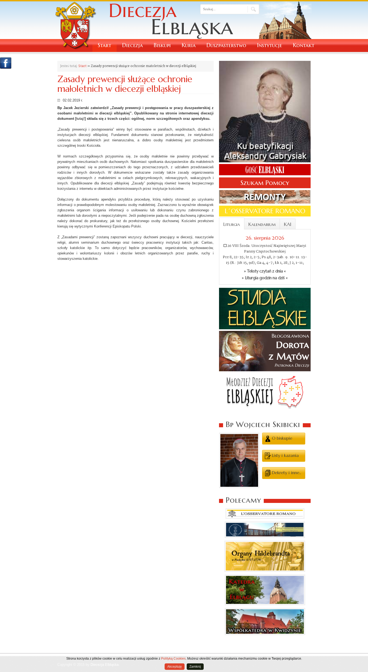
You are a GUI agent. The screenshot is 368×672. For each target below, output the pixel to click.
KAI (287, 224)
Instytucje (269, 45)
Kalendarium (262, 224)
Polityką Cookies (173, 658)
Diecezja (132, 45)
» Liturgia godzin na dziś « (265, 277)
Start (104, 45)
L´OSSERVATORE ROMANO (265, 211)
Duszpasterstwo (226, 45)
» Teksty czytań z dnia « (265, 271)
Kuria (189, 45)
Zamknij (195, 666)
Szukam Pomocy (265, 183)
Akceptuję (174, 666)
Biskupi (162, 45)
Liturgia (231, 224)
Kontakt (303, 45)
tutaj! (80, 119)
